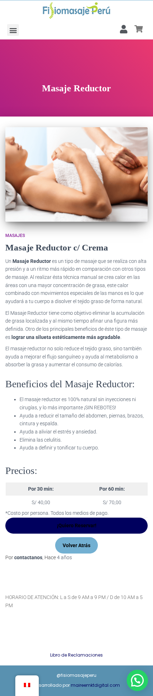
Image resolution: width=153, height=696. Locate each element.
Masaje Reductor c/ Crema (56, 247)
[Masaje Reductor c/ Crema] (76, 174)
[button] (13, 30)
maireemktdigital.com (95, 685)
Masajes (15, 235)
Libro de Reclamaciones (76, 655)
